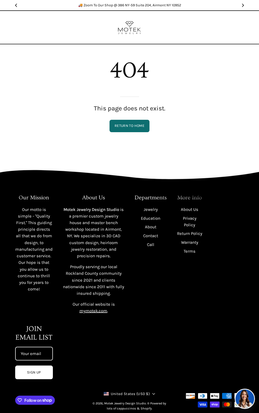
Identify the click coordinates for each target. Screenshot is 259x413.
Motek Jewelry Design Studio (125, 403)
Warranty (189, 242)
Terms (190, 251)
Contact (150, 235)
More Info (189, 197)
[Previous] (16, 5)
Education (150, 218)
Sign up (34, 372)
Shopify (146, 408)
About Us (189, 209)
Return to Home (129, 126)
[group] (129, 5)
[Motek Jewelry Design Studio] (129, 27)
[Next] (243, 5)
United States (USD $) (130, 394)
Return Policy (189, 233)
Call (150, 244)
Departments (151, 197)
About (150, 226)
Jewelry (150, 209)
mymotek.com (93, 310)
